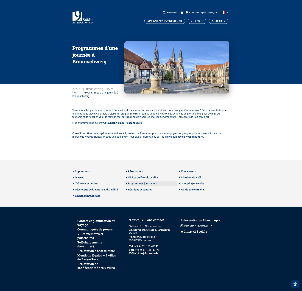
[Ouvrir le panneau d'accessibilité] (295, 284)
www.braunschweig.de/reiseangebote (120, 122)
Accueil (77, 89)
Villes (195, 21)
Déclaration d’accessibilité (96, 251)
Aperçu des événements (164, 21)
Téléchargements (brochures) (89, 244)
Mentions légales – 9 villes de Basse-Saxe (96, 257)
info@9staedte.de (148, 253)
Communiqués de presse (94, 229)
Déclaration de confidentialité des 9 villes (96, 266)
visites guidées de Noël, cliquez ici (184, 136)
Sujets (217, 21)
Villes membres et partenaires (90, 236)
